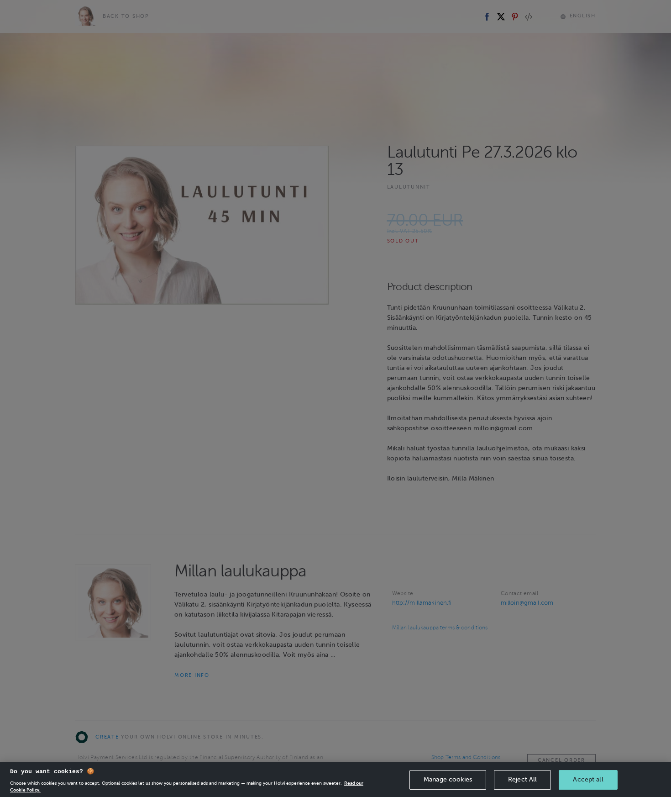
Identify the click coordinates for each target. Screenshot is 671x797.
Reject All (522, 779)
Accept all (588, 779)
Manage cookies (448, 779)
